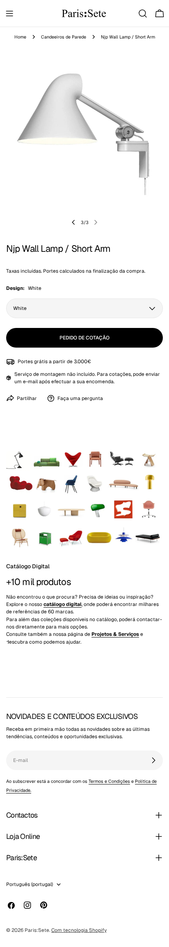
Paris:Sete (37, 930)
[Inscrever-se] (153, 760)
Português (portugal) (29, 884)
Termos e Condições (109, 781)
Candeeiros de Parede (63, 37)
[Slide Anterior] (73, 222)
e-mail (30, 381)
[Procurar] (143, 13)
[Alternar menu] (9, 13)
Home (20, 37)
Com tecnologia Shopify (79, 930)
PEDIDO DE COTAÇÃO (84, 338)
